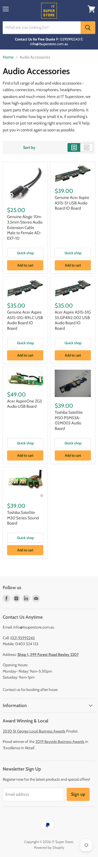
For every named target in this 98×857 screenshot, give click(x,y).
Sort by (29, 147)
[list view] (86, 147)
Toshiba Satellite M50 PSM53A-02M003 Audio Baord (69, 420)
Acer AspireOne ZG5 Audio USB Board (24, 404)
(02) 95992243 (22, 637)
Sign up (78, 794)
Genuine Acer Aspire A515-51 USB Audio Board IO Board (72, 203)
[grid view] (74, 147)
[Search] (88, 27)
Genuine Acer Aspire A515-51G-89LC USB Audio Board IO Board (25, 320)
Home (8, 57)
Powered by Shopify (49, 847)
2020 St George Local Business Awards (34, 731)
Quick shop (25, 253)
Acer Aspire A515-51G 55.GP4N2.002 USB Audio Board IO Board (73, 320)
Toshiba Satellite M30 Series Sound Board (23, 518)
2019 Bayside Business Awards (59, 741)
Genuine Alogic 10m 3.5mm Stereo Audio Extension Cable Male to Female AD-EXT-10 (24, 227)
